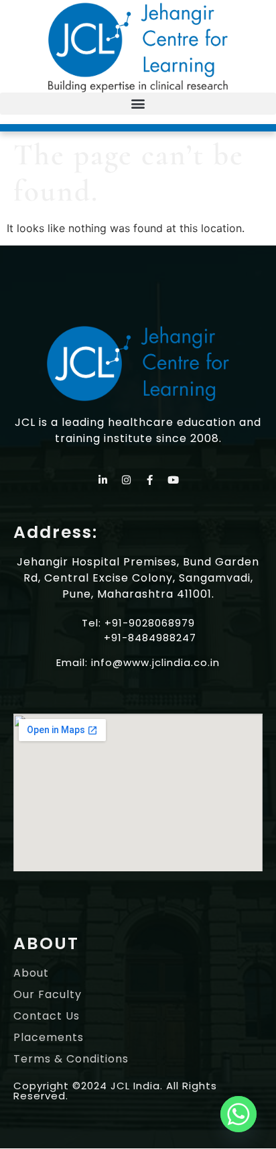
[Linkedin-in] (103, 480)
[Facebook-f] (150, 480)
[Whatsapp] (238, 1114)
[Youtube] (173, 480)
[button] (138, 104)
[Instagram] (127, 480)
